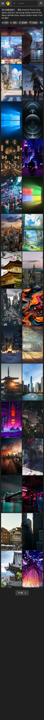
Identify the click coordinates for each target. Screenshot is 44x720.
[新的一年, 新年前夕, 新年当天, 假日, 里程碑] (11, 157)
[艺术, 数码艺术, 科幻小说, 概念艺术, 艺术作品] (11, 419)
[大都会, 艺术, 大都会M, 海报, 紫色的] (32, 157)
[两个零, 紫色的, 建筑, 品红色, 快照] (32, 45)
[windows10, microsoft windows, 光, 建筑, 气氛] (11, 120)
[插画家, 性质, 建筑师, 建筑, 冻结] (11, 344)
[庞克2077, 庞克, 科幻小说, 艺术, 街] (32, 456)
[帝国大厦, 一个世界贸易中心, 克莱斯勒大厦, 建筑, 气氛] (11, 456)
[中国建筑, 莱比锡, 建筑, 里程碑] (11, 568)
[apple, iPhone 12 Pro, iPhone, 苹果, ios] (32, 120)
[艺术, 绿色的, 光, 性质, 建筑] (32, 232)
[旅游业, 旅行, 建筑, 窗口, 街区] (11, 531)
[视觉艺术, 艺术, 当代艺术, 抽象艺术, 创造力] (32, 307)
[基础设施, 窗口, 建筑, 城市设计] (11, 82)
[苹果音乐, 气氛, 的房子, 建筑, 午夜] (32, 419)
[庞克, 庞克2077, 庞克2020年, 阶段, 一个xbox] (32, 494)
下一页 (20, 593)
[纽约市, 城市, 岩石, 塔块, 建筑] (32, 269)
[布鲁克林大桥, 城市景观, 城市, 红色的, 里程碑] (11, 494)
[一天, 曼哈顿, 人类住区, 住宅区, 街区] (11, 307)
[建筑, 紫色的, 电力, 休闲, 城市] (11, 195)
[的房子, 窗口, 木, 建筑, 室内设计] (32, 344)
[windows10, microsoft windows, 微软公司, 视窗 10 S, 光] (32, 195)
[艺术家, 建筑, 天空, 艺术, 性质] (32, 568)
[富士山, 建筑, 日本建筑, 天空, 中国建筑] (11, 382)
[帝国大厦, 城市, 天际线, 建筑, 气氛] (11, 232)
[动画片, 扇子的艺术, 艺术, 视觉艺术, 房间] (11, 45)
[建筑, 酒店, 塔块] (32, 382)
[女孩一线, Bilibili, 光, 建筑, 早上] (32, 82)
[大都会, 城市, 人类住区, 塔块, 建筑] (32, 531)
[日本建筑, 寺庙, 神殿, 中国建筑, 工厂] (11, 269)
